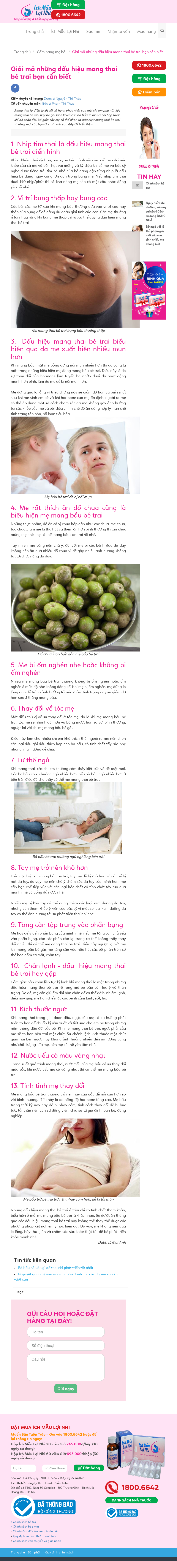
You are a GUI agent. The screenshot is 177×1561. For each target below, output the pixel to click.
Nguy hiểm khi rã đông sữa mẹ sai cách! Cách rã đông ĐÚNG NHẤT (156, 211)
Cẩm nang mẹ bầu (52, 51)
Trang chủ (34, 31)
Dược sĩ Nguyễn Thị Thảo (63, 98)
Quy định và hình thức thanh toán (35, 1536)
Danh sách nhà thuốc (131, 1500)
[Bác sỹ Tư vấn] (149, 136)
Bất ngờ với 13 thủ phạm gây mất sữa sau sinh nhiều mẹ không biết (155, 235)
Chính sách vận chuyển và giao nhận (37, 1541)
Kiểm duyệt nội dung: (27, 98)
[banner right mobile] (149, 290)
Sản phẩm (35, 1552)
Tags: (20, 1292)
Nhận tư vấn (118, 31)
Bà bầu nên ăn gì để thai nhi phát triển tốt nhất (55, 1267)
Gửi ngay (65, 1388)
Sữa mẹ (93, 31)
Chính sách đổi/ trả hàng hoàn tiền (35, 1531)
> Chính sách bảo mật (25, 1526)
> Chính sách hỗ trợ (24, 1522)
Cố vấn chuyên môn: (26, 103)
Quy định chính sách (59, 1552)
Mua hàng (146, 31)
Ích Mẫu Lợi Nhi (65, 31)
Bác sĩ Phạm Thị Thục (58, 103)
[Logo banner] (38, 11)
